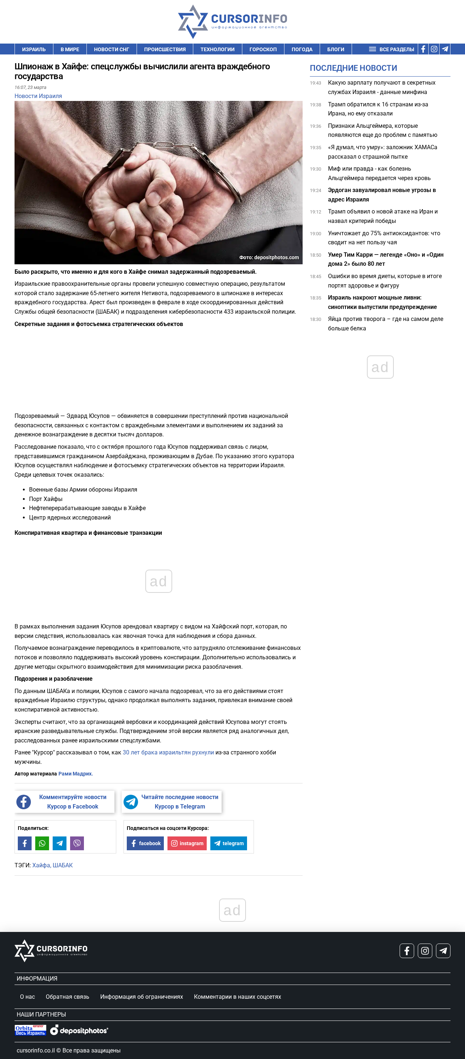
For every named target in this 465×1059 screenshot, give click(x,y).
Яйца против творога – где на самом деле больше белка (385, 323)
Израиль (34, 49)
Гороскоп (263, 49)
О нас (27, 996)
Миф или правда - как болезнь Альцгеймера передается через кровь (379, 173)
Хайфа (41, 865)
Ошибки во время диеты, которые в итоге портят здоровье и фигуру (385, 281)
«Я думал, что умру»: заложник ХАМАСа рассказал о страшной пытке (382, 152)
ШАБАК (63, 865)
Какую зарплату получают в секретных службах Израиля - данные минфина (382, 87)
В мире (70, 49)
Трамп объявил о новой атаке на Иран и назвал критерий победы (383, 216)
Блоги (335, 49)
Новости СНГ (111, 49)
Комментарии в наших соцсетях (237, 996)
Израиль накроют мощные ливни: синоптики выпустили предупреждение (382, 302)
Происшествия (165, 49)
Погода (302, 49)
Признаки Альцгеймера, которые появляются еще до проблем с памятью (382, 130)
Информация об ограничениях (141, 996)
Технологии (218, 49)
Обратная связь (67, 996)
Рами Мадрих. (75, 774)
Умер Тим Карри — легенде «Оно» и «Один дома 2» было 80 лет (386, 259)
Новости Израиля (38, 96)
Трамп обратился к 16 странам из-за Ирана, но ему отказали (378, 109)
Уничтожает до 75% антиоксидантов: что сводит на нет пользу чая (384, 238)
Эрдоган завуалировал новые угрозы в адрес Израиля (382, 195)
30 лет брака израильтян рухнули (168, 752)
